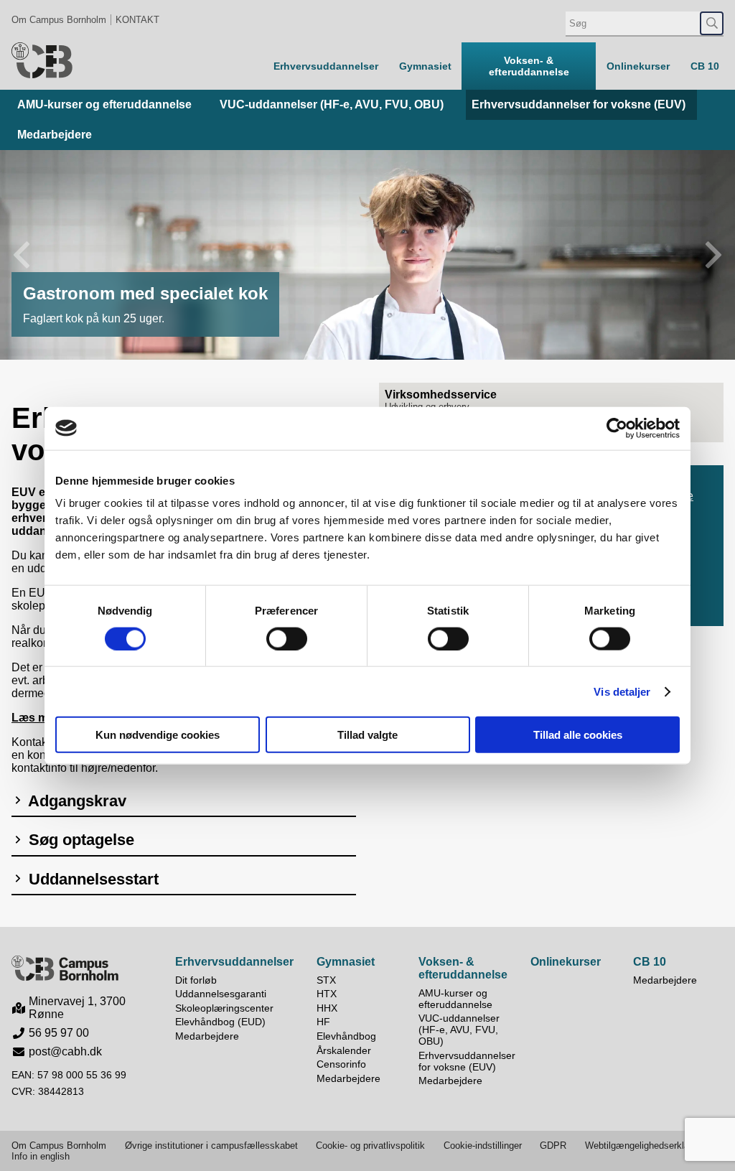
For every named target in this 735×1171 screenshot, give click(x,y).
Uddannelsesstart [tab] (91, 879)
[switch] (286, 638)
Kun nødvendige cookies (157, 735)
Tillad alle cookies (577, 735)
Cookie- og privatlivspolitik (370, 1145)
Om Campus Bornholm (58, 19)
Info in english (40, 1156)
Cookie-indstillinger (483, 1145)
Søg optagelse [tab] (79, 840)
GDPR (553, 1145)
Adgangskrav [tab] (75, 801)
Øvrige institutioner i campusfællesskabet (211, 1145)
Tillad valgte (367, 735)
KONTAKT (137, 19)
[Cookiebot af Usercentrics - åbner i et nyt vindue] (617, 428)
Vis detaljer (622, 691)
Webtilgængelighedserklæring (646, 1145)
